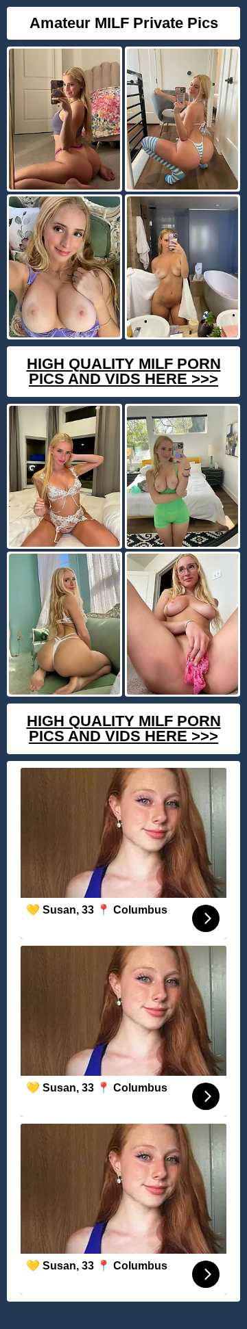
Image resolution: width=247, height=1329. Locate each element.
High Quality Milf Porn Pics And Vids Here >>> (124, 371)
